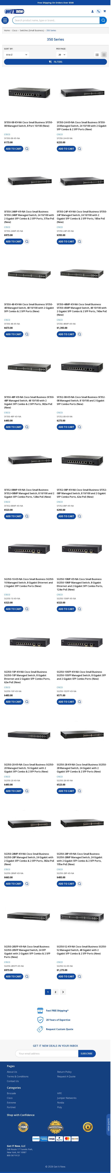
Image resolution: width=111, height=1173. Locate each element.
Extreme (11, 1102)
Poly (59, 1107)
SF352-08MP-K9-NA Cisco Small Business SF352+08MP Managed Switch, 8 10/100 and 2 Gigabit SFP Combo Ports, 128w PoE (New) (29, 493)
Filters (58, 61)
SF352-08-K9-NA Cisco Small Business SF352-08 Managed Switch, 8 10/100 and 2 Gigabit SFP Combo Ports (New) (81, 400)
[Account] (92, 11)
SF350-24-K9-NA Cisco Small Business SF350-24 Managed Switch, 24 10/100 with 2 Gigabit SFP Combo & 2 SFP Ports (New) (82, 126)
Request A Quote (66, 1076)
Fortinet (11, 1107)
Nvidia (60, 1102)
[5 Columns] (104, 54)
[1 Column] (97, 54)
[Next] (63, 992)
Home (7, 30)
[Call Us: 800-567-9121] (98, 11)
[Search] (103, 20)
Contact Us (13, 1081)
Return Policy (64, 1071)
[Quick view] (27, 149)
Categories (14, 1087)
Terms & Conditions (17, 1076)
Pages (11, 1066)
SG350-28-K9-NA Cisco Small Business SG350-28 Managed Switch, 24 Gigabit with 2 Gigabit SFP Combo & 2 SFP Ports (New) (82, 768)
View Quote (108, 1124)
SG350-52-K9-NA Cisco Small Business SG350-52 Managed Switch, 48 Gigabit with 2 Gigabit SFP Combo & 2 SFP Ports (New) (82, 950)
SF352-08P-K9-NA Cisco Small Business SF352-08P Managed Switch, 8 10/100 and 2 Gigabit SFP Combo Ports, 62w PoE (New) (82, 493)
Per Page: (61, 48)
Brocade (11, 1093)
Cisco (10, 1098)
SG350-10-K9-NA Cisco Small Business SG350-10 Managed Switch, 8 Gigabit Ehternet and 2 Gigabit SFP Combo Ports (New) (29, 583)
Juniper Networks (66, 1098)
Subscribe (86, 1053)
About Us (12, 1071)
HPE (59, 1093)
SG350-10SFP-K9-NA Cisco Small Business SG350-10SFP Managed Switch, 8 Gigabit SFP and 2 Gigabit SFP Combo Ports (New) (81, 675)
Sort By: (8, 48)
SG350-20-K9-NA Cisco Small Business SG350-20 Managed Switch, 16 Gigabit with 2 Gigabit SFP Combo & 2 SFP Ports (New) (29, 768)
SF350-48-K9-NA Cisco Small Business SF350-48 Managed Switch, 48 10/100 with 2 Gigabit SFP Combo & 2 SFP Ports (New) (29, 308)
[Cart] (104, 11)
